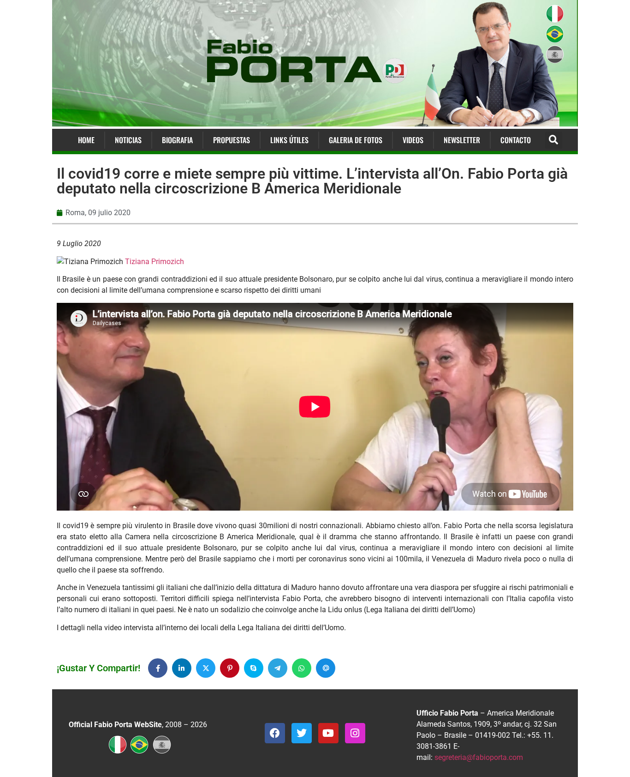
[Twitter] (301, 733)
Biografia (177, 139)
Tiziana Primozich (154, 261)
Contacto (515, 139)
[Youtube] (328, 733)
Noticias (128, 139)
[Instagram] (355, 733)
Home (86, 139)
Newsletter (462, 139)
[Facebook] (275, 733)
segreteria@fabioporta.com (478, 757)
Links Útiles (289, 139)
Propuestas (231, 139)
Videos (413, 139)
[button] (553, 140)
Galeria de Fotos (355, 139)
